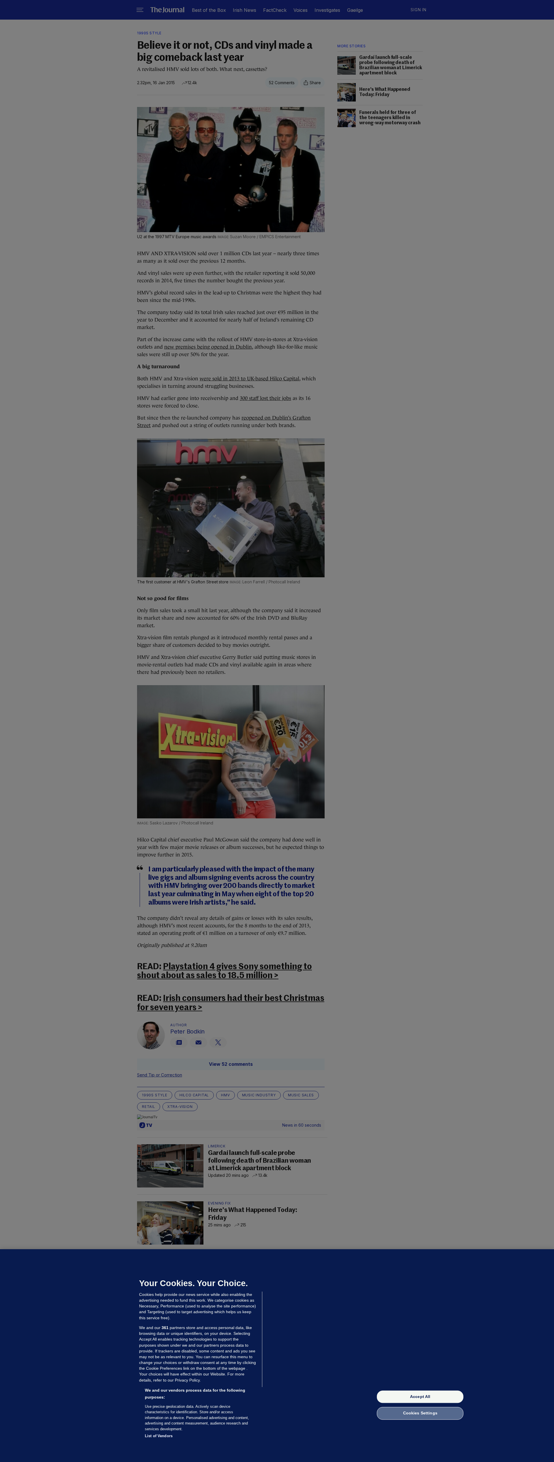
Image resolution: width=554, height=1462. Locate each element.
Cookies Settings (420, 1413)
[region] (277, 1355)
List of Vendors (159, 1436)
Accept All (420, 1396)
